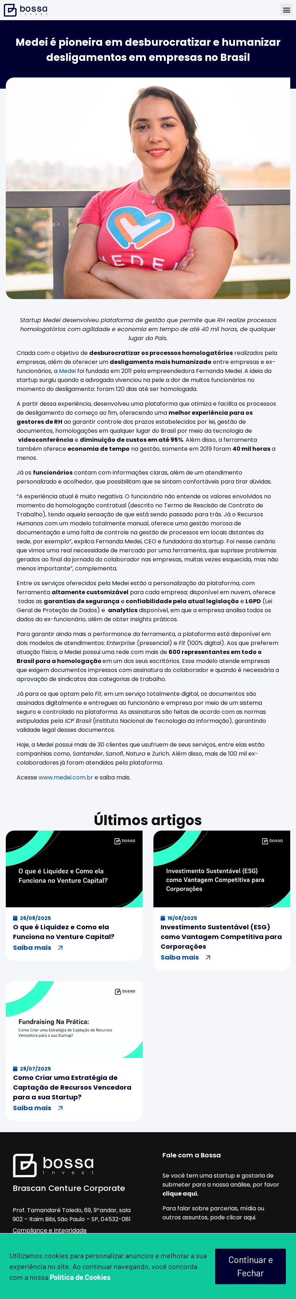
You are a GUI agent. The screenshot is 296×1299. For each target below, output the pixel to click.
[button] (286, 9)
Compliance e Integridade (50, 1230)
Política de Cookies (80, 1277)
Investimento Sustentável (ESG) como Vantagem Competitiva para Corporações (221, 936)
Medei (67, 371)
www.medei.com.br (66, 777)
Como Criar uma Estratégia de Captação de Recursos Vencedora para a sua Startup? (72, 1087)
